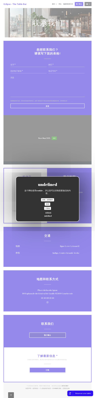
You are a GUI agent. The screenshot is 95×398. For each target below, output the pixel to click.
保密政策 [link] (48, 213)
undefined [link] (48, 216)
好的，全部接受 (47, 200)
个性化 (47, 208)
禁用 (47, 204)
